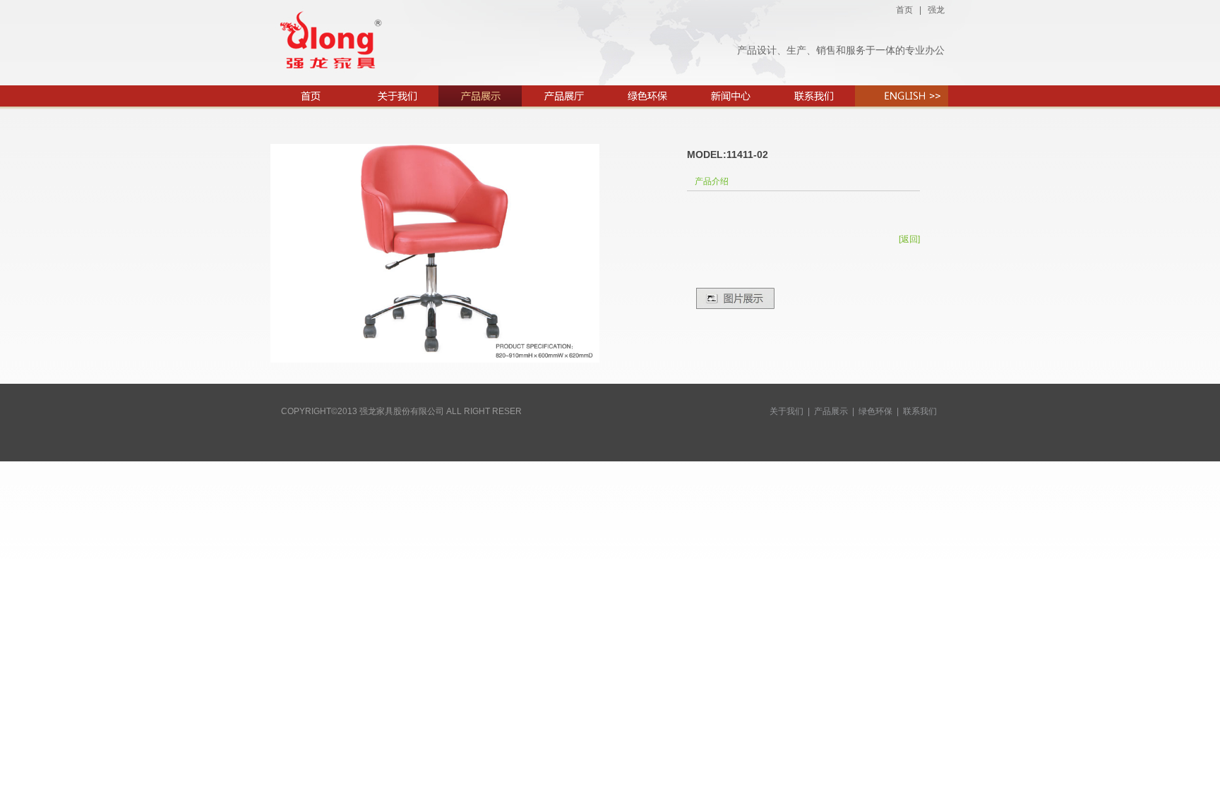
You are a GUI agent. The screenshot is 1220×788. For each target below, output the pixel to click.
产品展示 (831, 411)
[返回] (909, 239)
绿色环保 (875, 411)
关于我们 (786, 411)
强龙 (936, 10)
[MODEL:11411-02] (434, 360)
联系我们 (920, 411)
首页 (904, 10)
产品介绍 (712, 181)
